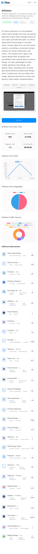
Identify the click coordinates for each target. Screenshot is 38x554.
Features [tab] (15, 85)
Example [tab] (31, 85)
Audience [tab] (23, 85)
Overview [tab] (7, 85)
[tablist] (19, 86)
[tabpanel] (19, 102)
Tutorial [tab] (18, 87)
